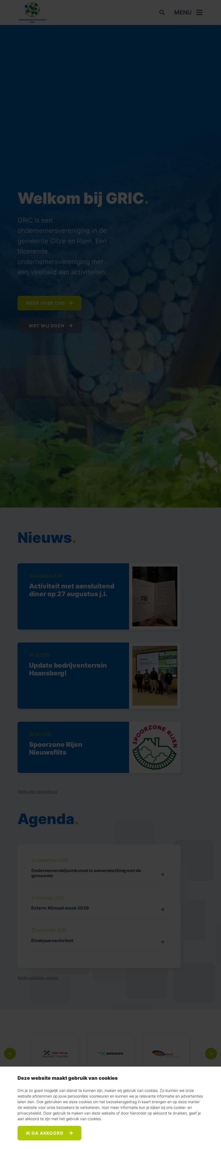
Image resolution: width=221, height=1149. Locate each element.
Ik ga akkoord (45, 1133)
